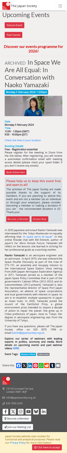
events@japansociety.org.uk (28, 333)
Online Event (43, 354)
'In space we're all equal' (37, 236)
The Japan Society (23, 6)
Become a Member (18, 418)
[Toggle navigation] (60, 6)
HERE (16, 348)
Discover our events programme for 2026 (33, 48)
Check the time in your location (23, 140)
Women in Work (28, 354)
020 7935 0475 (14, 403)
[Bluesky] (36, 411)
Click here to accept (48, 447)
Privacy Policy (18, 442)
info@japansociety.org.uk (21, 397)
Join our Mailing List (19, 427)
